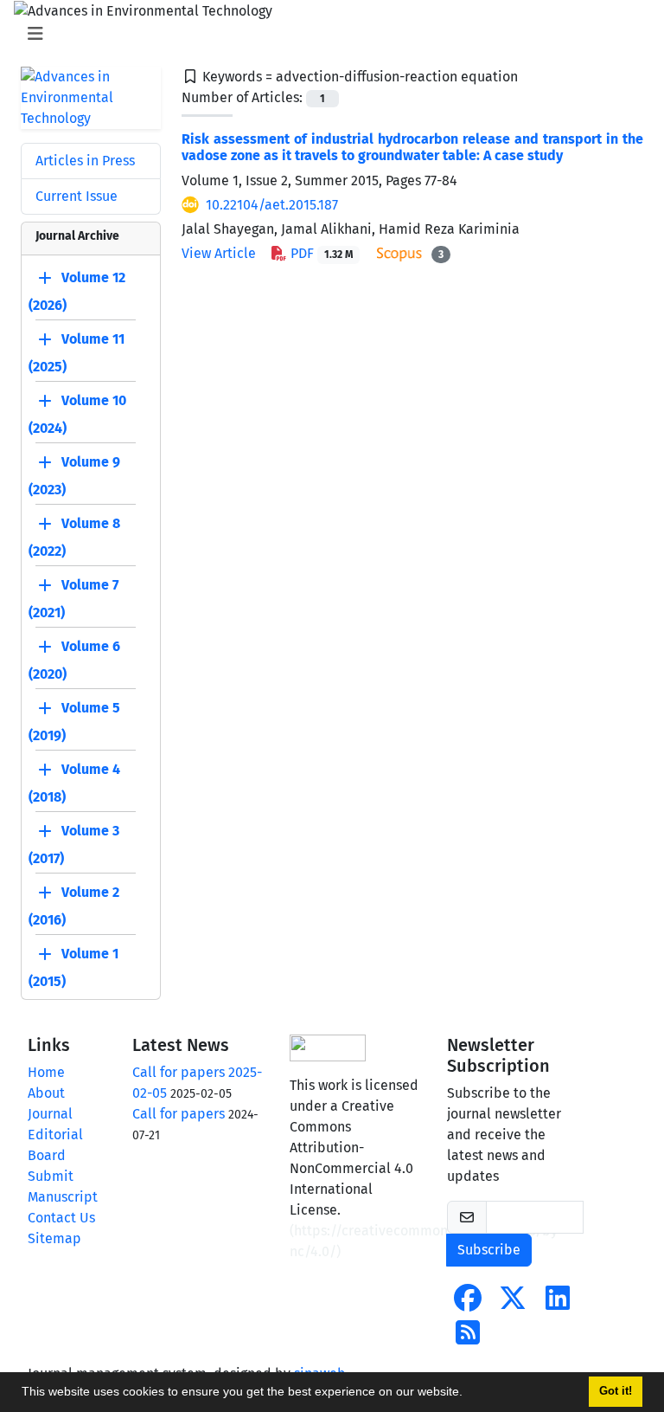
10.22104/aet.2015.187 (272, 205)
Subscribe (488, 1249)
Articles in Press (85, 160)
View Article (219, 253)
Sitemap (54, 1238)
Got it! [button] (615, 1391)
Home (46, 1072)
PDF (320, 253)
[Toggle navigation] (327, 34)
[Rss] (467, 1338)
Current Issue (76, 196)
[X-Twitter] (512, 1303)
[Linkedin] (557, 1303)
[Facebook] (467, 1303)
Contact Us (61, 1217)
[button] (468, 1393)
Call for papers (178, 1114)
